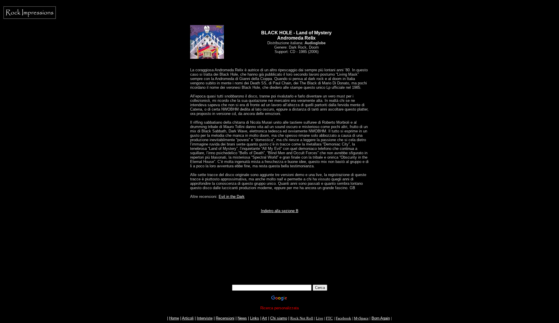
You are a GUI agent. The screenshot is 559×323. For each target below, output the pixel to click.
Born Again (381, 318)
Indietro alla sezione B (279, 211)
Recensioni (225, 318)
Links (254, 318)
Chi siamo (278, 318)
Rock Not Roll (301, 318)
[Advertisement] (279, 241)
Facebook (343, 318)
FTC (329, 318)
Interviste (205, 318)
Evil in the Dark (232, 196)
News (242, 318)
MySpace (361, 318)
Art (264, 318)
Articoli (188, 318)
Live (319, 318)
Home (174, 318)
